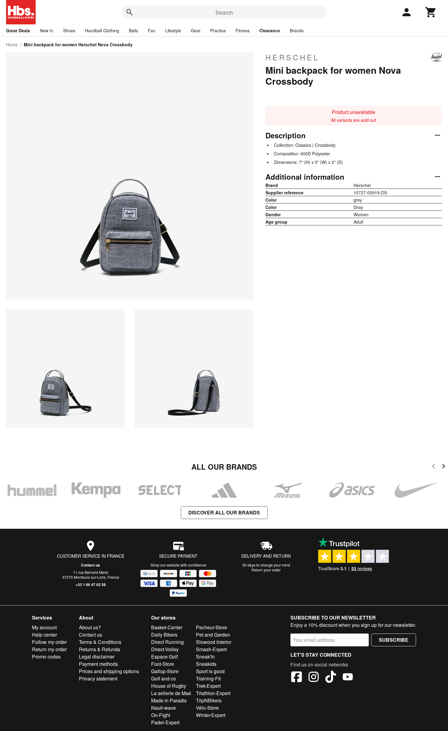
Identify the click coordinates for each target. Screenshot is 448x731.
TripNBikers (209, 700)
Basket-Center (166, 627)
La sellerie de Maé (171, 693)
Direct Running (167, 641)
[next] (443, 467)
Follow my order (49, 641)
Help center (44, 634)
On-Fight (160, 715)
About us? (90, 627)
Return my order (49, 649)
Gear (196, 30)
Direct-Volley (165, 649)
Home (12, 44)
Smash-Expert (211, 649)
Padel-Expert (165, 722)
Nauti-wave (163, 707)
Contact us (90, 565)
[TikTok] (331, 678)
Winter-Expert (210, 715)
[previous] (433, 467)
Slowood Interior (213, 641)
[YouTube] (348, 678)
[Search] (129, 12)
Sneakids (206, 663)
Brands (297, 30)
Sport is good (210, 671)
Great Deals (18, 30)
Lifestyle (173, 30)
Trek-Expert (208, 685)
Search (224, 12)
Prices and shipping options (109, 671)
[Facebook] (296, 678)
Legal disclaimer (97, 656)
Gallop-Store (165, 671)
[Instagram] (314, 678)
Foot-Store (162, 663)
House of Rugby (168, 685)
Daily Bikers (164, 634)
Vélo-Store (207, 707)
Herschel (292, 57)
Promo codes (46, 656)
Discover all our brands (224, 512)
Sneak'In (205, 656)
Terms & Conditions (100, 641)
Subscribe (393, 639)
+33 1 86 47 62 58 (91, 584)
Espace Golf (164, 656)
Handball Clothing (102, 30)
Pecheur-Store (211, 627)
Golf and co (163, 678)
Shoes (69, 30)
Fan (151, 30)
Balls (133, 30)
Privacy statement (98, 678)
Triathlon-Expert (213, 693)
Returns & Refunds (99, 649)
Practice (218, 30)
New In (46, 30)
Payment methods (98, 663)
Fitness (243, 30)
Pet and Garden (213, 634)
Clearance (269, 30)
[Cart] (431, 12)
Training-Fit (208, 678)
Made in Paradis (169, 700)
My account (44, 627)
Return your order (266, 569)
